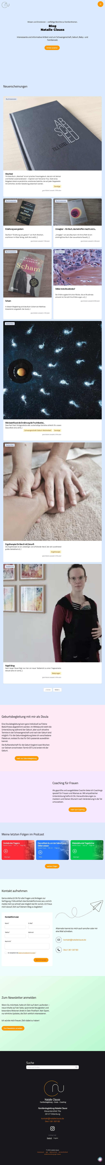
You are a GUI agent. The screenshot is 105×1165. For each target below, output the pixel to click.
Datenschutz (53, 1152)
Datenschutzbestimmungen (26, 953)
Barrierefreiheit (63, 1152)
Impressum (40, 1152)
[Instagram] (52, 1128)
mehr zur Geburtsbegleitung (27, 758)
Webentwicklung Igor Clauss (52, 1154)
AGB (47, 1152)
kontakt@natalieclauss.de (74, 939)
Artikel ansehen (52, 48)
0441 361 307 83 (70, 949)
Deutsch (49, 1138)
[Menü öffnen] (100, 4)
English (56, 1138)
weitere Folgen (52, 866)
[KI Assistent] (100, 1159)
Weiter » (57, 690)
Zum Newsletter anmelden (13, 1028)
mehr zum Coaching (77, 809)
